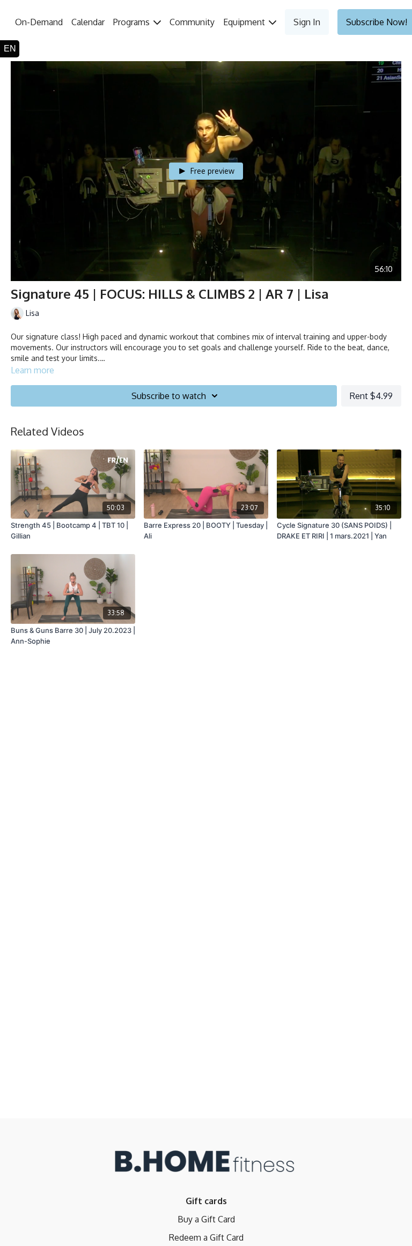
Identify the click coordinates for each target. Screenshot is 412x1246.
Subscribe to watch (168, 395)
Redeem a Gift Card (206, 1237)
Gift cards (206, 1201)
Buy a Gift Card (206, 1219)
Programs (132, 22)
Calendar (88, 22)
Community (192, 22)
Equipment (245, 22)
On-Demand (39, 22)
